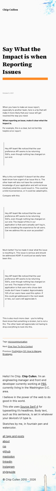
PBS (43, 383)
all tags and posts (13, 436)
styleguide (9, 471)
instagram (9, 466)
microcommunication (17, 341)
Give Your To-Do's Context (20, 346)
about (6, 441)
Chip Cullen (10, 9)
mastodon (9, 456)
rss (4, 446)
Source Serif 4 (29, 406)
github (6, 451)
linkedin (7, 461)
